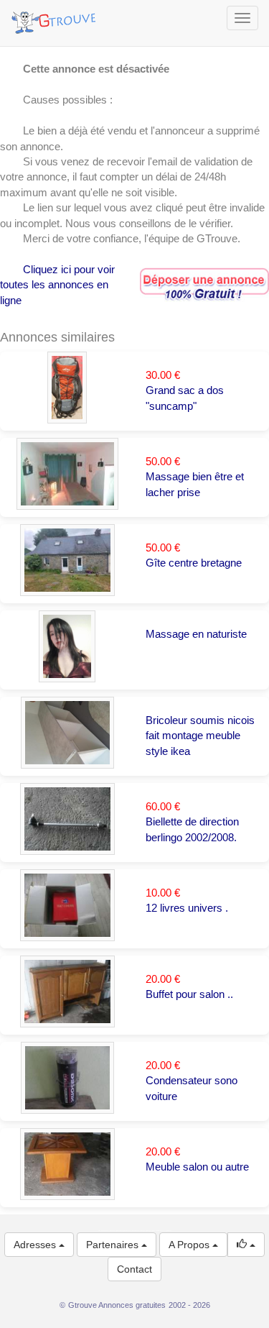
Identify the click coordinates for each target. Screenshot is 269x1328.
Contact (134, 1269)
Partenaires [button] (113, 1244)
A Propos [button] (190, 1244)
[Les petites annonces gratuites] (55, 18)
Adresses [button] (36, 1244)
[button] (246, 1244)
